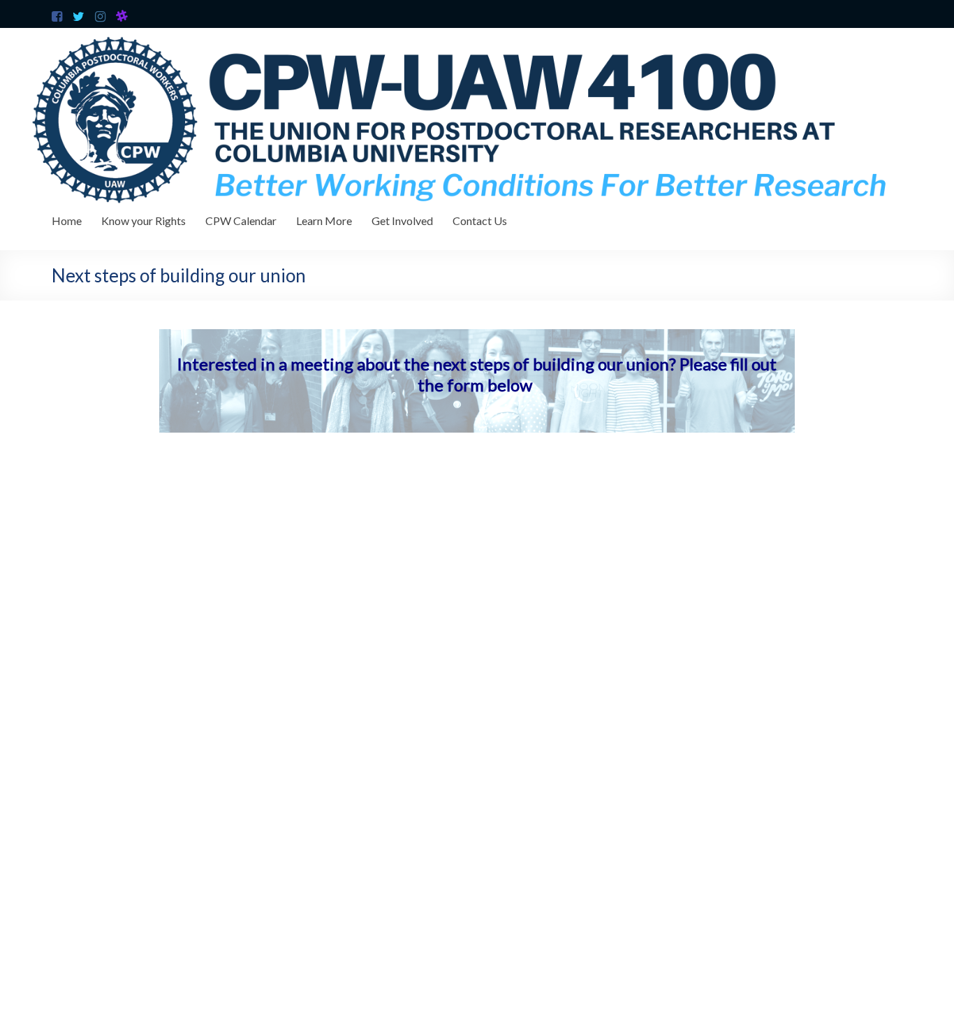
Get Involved (402, 220)
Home (67, 220)
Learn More (324, 220)
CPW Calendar (241, 220)
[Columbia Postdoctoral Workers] (477, 34)
